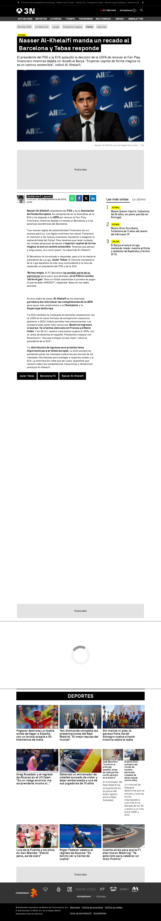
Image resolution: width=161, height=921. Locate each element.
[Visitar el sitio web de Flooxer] (101, 896)
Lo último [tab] (139, 199)
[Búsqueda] (141, 10)
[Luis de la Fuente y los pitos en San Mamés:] (37, 836)
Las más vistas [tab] (117, 199)
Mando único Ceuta (65, 2)
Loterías (55, 19)
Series (120, 19)
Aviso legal (75, 907)
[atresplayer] (128, 10)
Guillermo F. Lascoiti (39, 196)
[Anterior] (18, 2)
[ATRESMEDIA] (27, 893)
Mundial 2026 (24, 27)
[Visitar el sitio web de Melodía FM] (135, 889)
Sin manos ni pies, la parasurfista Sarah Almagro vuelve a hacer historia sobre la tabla (119, 735)
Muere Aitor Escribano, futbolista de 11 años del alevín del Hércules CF (129, 231)
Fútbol (115, 208)
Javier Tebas (26, 375)
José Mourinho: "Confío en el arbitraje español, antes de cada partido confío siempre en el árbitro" (111, 770)
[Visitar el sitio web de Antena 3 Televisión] (48, 889)
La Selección (41, 27)
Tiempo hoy (80, 2)
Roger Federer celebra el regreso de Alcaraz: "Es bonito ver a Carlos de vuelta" (76, 854)
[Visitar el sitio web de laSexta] (58, 889)
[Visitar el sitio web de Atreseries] (102, 889)
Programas (86, 19)
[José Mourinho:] (113, 755)
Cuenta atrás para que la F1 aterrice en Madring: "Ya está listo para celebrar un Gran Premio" (122, 854)
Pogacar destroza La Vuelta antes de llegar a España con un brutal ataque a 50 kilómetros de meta (35, 735)
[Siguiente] (142, 2)
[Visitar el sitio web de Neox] (69, 889)
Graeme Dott (133, 2)
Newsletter (135, 19)
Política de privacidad (92, 907)
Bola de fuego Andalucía (115, 2)
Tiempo (70, 19)
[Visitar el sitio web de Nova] (80, 889)
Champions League (72, 27)
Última (109, 10)
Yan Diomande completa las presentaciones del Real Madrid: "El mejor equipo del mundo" (79, 735)
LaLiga (56, 27)
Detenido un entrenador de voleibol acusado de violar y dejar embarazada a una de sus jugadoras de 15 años (78, 779)
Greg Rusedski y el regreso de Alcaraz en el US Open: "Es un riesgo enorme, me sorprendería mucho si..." (34, 779)
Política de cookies (113, 907)
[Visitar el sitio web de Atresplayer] (86, 896)
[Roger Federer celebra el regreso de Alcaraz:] (81, 836)
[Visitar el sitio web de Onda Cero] (113, 889)
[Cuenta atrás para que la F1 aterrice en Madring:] (124, 836)
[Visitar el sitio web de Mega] (91, 889)
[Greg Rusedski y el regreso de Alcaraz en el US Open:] (37, 761)
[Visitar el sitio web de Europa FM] (124, 889)
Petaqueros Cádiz (95, 2)
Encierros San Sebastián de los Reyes (38, 2)
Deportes (41, 19)
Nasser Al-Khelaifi (72, 375)
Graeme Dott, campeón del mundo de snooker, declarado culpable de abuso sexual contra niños (131, 771)
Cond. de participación (81, 913)
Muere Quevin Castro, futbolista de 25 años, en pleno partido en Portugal (130, 214)
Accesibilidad (100, 913)
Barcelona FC (48, 375)
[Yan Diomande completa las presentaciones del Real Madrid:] (81, 717)
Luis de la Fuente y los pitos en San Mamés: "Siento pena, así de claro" (35, 852)
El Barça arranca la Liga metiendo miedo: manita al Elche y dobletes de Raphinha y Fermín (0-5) (130, 250)
